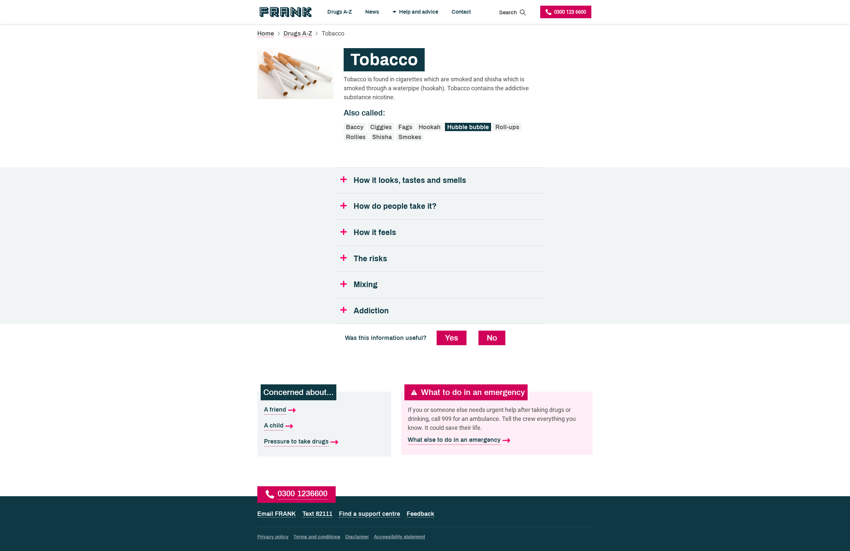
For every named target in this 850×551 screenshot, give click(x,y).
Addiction (371, 311)
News (372, 12)
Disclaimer (357, 536)
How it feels (375, 232)
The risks (370, 259)
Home (265, 33)
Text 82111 (317, 514)
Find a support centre (369, 514)
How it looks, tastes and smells (410, 180)
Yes (451, 338)
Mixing (366, 284)
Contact (461, 12)
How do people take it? (395, 206)
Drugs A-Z (339, 12)
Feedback (420, 514)
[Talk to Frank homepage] (285, 12)
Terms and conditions (317, 536)
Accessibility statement (399, 536)
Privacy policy (273, 536)
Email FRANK (276, 514)
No (492, 338)
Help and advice (418, 12)
